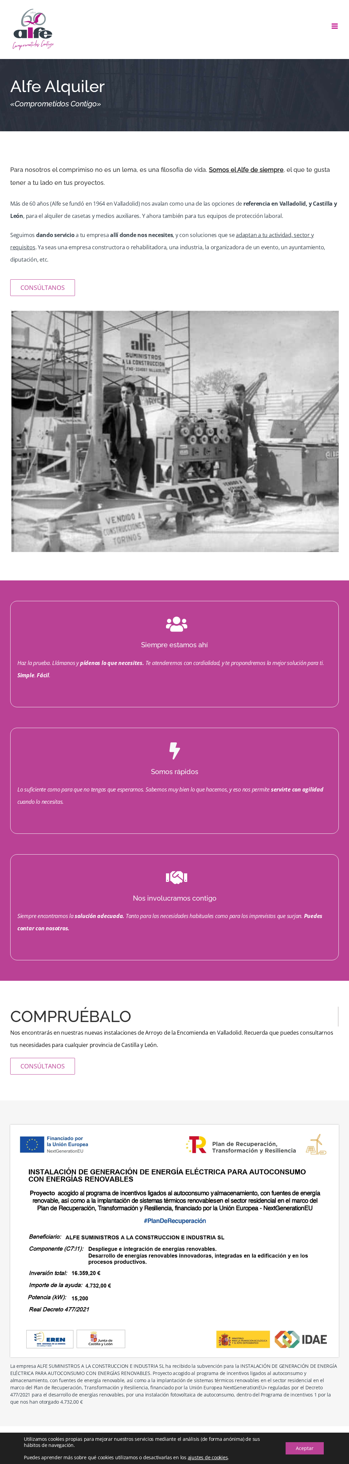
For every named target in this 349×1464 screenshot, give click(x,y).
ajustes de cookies (208, 1457)
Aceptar (305, 1448)
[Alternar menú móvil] (335, 26)
